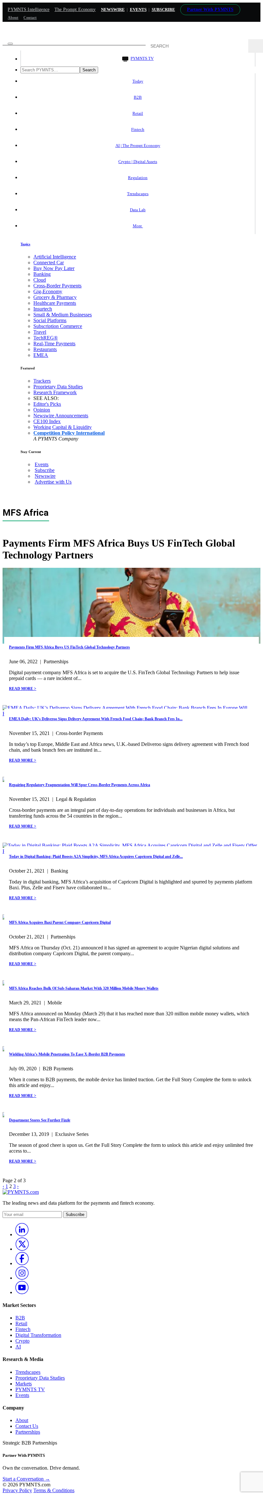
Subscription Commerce (57, 326)
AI (18, 1346)
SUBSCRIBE (163, 9)
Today (137, 81)
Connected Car (48, 262)
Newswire (113, 9)
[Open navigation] (10, 44)
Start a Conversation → (26, 1479)
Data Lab (138, 209)
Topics (25, 244)
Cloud (39, 280)
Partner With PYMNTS (210, 9)
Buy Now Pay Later (53, 268)
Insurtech (42, 309)
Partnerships (27, 1432)
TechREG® (45, 337)
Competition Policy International (69, 433)
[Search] (255, 46)
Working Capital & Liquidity (62, 427)
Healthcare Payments (54, 303)
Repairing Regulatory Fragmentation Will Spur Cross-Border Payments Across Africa (79, 785)
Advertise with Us (53, 482)
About (13, 17)
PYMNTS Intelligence (28, 9)
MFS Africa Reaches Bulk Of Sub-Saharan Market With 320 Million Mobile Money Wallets (83, 988)
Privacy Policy (17, 1490)
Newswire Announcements (60, 415)
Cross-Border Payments (57, 285)
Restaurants (45, 349)
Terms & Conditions (53, 1490)
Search (89, 70)
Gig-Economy (47, 291)
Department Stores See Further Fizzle (39, 1120)
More (138, 225)
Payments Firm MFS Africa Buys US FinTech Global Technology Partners (69, 647)
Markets (23, 1383)
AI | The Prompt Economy (137, 145)
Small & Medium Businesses (62, 314)
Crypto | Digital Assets (137, 161)
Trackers (42, 381)
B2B (138, 97)
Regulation (138, 177)
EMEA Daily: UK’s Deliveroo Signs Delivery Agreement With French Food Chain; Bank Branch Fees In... (95, 719)
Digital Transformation (38, 1335)
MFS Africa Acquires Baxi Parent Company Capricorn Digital (60, 922)
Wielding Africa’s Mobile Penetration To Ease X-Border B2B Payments (67, 1054)
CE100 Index (47, 421)
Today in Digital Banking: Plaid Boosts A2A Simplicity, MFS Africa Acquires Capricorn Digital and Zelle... (96, 856)
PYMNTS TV (142, 58)
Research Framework (55, 392)
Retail (137, 113)
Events (138, 9)
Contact (30, 17)
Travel (39, 332)
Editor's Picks (47, 404)
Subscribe (45, 470)
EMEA (40, 355)
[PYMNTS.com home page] (131, 36)
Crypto (22, 1341)
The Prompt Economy (75, 9)
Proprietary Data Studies (58, 386)
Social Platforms (49, 320)
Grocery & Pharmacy (55, 297)
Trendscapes (137, 193)
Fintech (137, 129)
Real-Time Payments (54, 343)
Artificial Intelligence (54, 256)
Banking (42, 274)
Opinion (41, 410)
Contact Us (26, 1426)
